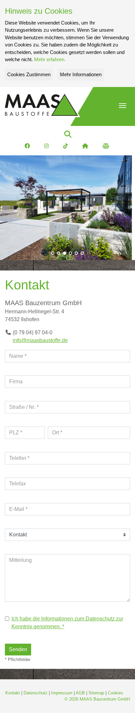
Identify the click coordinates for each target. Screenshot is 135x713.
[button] (122, 106)
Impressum (61, 692)
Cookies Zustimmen (28, 74)
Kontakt (12, 692)
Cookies (115, 692)
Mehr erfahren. (50, 59)
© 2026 (97, 699)
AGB (80, 692)
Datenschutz (36, 692)
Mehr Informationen (81, 74)
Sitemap (96, 692)
